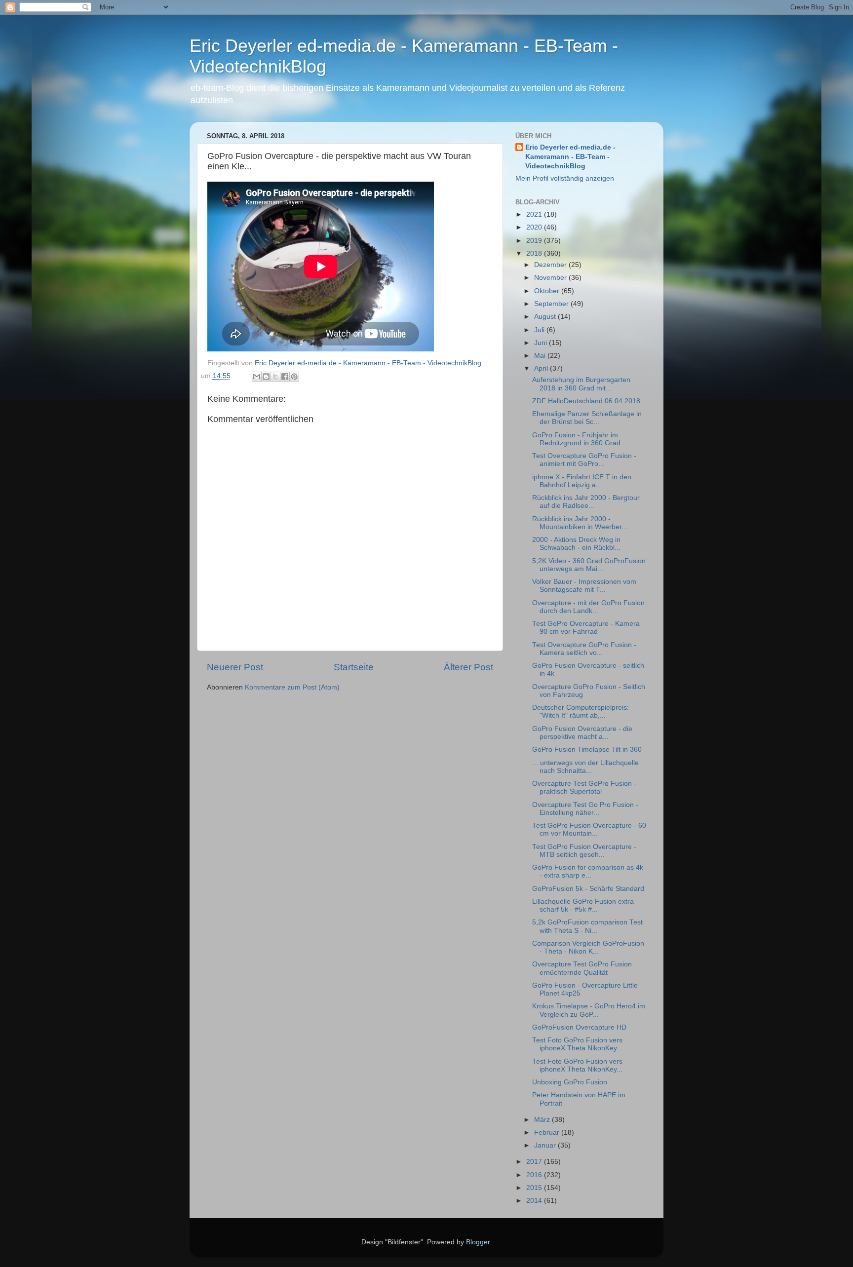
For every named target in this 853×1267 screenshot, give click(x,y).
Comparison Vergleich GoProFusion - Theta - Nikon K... (588, 947)
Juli (540, 330)
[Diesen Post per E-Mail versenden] (257, 377)
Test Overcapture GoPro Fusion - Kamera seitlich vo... (584, 648)
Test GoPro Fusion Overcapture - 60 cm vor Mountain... (589, 829)
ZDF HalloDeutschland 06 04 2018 (586, 401)
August (546, 316)
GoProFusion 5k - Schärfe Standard (588, 888)
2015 (535, 1187)
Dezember (551, 265)
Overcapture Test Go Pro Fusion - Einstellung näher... (585, 808)
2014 (535, 1200)
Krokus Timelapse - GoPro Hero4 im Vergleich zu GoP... (588, 1010)
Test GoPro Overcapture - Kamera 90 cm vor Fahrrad (586, 627)
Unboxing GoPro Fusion (569, 1082)
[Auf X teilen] (275, 377)
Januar (546, 1145)
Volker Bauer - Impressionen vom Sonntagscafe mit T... (584, 585)
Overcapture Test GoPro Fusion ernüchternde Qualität (582, 968)
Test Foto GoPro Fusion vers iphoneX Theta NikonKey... (577, 1044)
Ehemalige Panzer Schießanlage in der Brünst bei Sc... (587, 417)
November (551, 277)
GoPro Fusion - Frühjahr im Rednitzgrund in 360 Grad (576, 439)
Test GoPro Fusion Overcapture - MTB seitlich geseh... (584, 850)
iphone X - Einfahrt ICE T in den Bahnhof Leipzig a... (581, 481)
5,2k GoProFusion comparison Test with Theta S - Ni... (587, 926)
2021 (535, 214)
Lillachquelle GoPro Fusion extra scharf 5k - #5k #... (583, 905)
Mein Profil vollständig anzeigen (564, 178)
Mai (540, 355)
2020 (535, 227)
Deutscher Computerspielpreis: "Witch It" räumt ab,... (580, 711)
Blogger (478, 1242)
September (552, 303)
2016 (535, 1175)
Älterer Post (468, 667)
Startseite (354, 667)
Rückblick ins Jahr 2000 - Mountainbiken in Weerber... (579, 523)
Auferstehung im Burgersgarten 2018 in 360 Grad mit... (581, 383)
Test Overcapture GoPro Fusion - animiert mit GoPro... (584, 459)
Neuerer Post (235, 667)
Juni (541, 342)
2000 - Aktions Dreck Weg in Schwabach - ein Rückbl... (576, 543)
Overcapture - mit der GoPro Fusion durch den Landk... (588, 606)
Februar (547, 1132)
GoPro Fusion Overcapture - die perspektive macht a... (582, 732)
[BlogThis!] (266, 377)
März (543, 1119)
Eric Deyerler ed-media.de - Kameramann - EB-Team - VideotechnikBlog (570, 157)
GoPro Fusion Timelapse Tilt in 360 (587, 749)
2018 (535, 253)
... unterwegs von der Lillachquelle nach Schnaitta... (585, 766)
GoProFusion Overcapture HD (579, 1027)
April (542, 368)
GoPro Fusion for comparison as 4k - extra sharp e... (587, 871)
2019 (535, 240)
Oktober (547, 291)
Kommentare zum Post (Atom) (292, 687)
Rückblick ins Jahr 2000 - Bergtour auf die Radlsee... (586, 501)
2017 (535, 1161)
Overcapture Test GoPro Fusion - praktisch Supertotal (584, 787)
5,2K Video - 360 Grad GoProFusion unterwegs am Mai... (589, 565)
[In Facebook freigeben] (285, 377)
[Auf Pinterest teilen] (294, 377)
